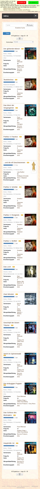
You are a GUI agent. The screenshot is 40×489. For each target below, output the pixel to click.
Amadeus (19, 89)
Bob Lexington (20, 123)
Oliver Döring (19, 309)
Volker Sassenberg (22, 67)
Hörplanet (19, 96)
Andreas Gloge (21, 65)
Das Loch (7, 267)
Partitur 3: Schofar (10, 187)
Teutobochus (8, 80)
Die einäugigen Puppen (12, 384)
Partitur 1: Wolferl (10, 241)
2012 (18, 208)
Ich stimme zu (33, 2)
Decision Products (19, 69)
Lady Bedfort (20, 172)
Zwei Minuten (8, 294)
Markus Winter (21, 281)
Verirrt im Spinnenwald (12, 354)
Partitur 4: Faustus (10, 137)
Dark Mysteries (20, 277)
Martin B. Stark (21, 283)
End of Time (19, 304)
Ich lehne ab (21, 2)
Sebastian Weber (20, 93)
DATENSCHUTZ (21, 487)
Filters (8, 33)
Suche (31, 25)
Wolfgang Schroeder (22, 176)
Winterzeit (20, 285)
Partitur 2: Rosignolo (11, 215)
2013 (18, 72)
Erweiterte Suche (20, 28)
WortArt (19, 313)
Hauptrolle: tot (8, 443)
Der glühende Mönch (11, 49)
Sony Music (32, 403)
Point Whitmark (19, 61)
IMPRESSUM (35, 486)
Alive (18, 178)
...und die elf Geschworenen (14, 163)
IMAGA (19, 312)
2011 (18, 405)
